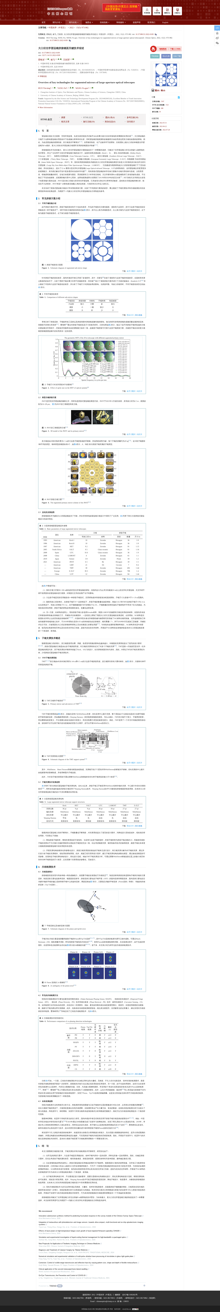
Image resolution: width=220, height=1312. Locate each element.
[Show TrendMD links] (144, 1286)
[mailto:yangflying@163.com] (61, 59)
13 (129, 440)
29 (86, 944)
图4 (75, 444)
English (165, 22)
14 (70, 618)
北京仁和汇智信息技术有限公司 (98, 1309)
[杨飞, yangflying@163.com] (58, 59)
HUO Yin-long (44, 88)
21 (47, 661)
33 (130, 1118)
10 (142, 280)
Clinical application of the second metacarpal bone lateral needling (63, 1269)
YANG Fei (61, 88)
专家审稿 (157, 13)
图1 (85, 210)
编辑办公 (167, 13)
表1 (39, 287)
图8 (68, 945)
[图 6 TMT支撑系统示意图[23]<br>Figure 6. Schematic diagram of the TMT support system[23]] (92, 742)
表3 (43, 786)
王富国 (66, 60)
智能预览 (163, 49)
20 (115, 646)
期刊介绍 (56, 22)
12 (66, 427)
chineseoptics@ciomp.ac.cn (106, 1301)
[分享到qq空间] (217, 33)
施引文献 (89, 122)
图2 (109, 325)
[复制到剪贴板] (155, 34)
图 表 (110, 117)
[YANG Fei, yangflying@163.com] (70, 87)
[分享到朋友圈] (217, 43)
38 (117, 1127)
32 (123, 1089)
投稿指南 (104, 22)
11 (57, 324)
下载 (175, 49)
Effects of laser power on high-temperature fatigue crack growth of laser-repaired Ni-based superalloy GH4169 (79, 1231)
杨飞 (53, 60)
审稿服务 (120, 22)
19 (41, 646)
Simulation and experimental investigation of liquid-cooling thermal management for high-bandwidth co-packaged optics (82, 1237)
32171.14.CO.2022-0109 (51, 55)
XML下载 (177, 56)
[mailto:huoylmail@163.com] (48, 59)
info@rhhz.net (126, 1309)
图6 (59, 714)
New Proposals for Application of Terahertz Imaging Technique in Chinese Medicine (69, 1244)
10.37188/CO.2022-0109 (145, 34)
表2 (121, 516)
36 (64, 1121)
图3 (53, 404)
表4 (91, 1011)
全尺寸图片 (131, 271)
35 (132, 1118)
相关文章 (65, 122)
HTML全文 (88, 117)
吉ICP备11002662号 (130, 1295)
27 (93, 938)
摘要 (63, 117)
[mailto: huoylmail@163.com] (55, 87)
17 (98, 624)
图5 (128, 661)
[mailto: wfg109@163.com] (92, 87)
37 (126, 1124)
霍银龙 (41, 60)
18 (39, 646)
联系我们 (151, 22)
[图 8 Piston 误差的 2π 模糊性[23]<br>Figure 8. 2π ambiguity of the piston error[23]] (92, 966)
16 (72, 618)
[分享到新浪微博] (217, 38)
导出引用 (166, 56)
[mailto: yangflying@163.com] (73, 87)
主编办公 (177, 13)
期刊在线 (73, 22)
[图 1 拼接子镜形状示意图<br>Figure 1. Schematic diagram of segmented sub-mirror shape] (92, 241)
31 (89, 944)
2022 (72, 27)
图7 (91, 882)
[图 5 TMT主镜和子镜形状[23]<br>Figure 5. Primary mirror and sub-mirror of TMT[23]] (92, 684)
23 (64, 700)
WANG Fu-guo (81, 88)
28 (91, 941)
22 (49, 661)
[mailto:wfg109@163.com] (73, 59)
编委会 (88, 22)
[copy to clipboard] (69, 40)
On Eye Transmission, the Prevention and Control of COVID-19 (62, 1275)
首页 (43, 22)
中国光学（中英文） (58, 27)
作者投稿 (147, 13)
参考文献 (132, 117)
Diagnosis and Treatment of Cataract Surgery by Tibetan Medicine (63, 1250)
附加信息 (110, 122)
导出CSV (130, 315)
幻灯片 (139, 271)
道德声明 (136, 22)
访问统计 (131, 122)
